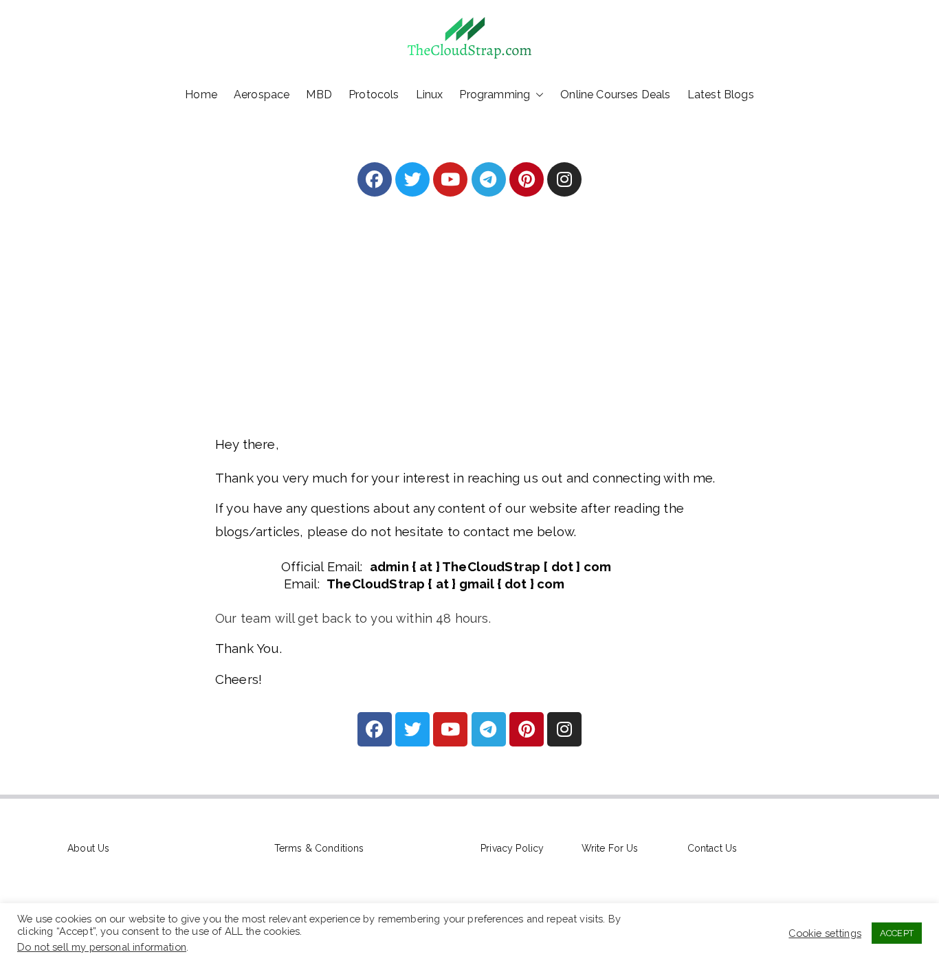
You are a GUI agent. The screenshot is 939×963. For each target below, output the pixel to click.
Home (201, 94)
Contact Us (712, 848)
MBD (319, 94)
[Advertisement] (469, 335)
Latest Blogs (720, 94)
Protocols (374, 94)
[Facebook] (374, 179)
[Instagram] (564, 179)
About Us (88, 848)
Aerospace (262, 94)
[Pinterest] (526, 179)
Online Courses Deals (615, 94)
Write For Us (610, 848)
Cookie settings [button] (824, 933)
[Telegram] (489, 179)
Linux (429, 94)
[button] (537, 94)
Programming (494, 94)
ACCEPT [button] (897, 933)
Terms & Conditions (319, 848)
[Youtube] (450, 179)
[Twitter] (412, 179)
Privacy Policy (512, 848)
